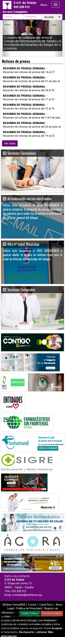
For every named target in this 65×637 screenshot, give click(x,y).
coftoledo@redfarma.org (27, 595)
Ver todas (9, 143)
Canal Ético (46, 604)
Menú (44, 5)
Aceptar (57, 628)
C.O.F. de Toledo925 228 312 (25, 5)
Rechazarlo (26, 632)
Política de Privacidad (29, 608)
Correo (32, 604)
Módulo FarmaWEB (14, 604)
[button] (7, 38)
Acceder (49, 17)
